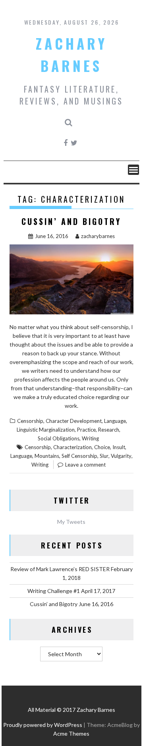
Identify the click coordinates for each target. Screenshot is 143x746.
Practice (86, 429)
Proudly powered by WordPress (42, 724)
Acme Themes (71, 733)
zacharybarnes (98, 236)
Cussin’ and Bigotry (71, 221)
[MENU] (133, 169)
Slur (104, 456)
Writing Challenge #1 (53, 590)
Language (115, 421)
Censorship (30, 421)
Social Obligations (58, 438)
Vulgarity (121, 456)
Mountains (47, 456)
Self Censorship (79, 456)
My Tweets (71, 521)
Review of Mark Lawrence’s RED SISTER (60, 569)
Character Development (74, 421)
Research (108, 429)
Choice (102, 447)
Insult (118, 447)
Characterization (72, 447)
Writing (90, 438)
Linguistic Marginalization (46, 429)
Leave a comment (85, 464)
